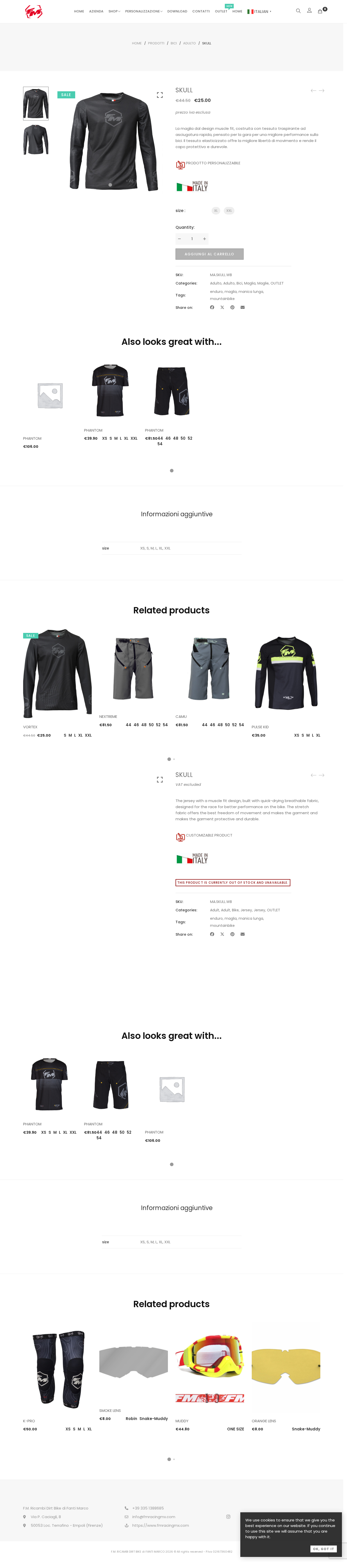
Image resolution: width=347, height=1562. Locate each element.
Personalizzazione (142, 11)
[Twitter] (222, 307)
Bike (235, 910)
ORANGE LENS (264, 1421)
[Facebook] (212, 307)
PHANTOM (32, 438)
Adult (214, 910)
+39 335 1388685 (148, 1508)
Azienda (96, 11)
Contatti (201, 11)
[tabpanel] (49, 405)
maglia (231, 291)
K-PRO (29, 1421)
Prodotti (156, 43)
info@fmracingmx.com (153, 1516)
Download (177, 11)
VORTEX (30, 727)
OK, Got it (323, 1549)
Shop (113, 11)
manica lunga (251, 291)
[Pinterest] (232, 307)
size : (180, 211)
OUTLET (221, 11)
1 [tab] (172, 470)
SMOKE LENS (110, 1410)
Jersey (246, 910)
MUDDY (182, 1421)
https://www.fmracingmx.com (160, 1525)
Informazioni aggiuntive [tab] (177, 514)
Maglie (263, 283)
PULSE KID (260, 727)
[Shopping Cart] (320, 11)
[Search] (298, 11)
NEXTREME (108, 716)
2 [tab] (174, 759)
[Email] (243, 307)
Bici (174, 43)
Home (79, 11)
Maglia (250, 283)
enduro (216, 291)
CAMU (181, 716)
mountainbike (222, 298)
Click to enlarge (160, 95)
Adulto (189, 43)
